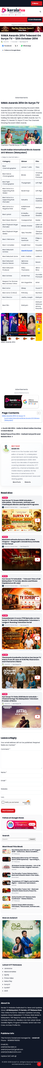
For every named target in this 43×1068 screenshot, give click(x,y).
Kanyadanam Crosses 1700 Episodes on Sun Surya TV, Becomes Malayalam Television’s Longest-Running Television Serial (21, 620)
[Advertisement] (21, 74)
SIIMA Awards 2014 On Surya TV (13, 416)
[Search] (40, 11)
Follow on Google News (12, 50)
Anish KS (15, 448)
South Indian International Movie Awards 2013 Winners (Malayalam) (22, 419)
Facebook (8, 46)
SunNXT (7, 987)
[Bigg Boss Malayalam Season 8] (21, 29)
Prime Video (9, 978)
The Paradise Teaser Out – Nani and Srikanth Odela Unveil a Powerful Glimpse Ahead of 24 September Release (25, 890)
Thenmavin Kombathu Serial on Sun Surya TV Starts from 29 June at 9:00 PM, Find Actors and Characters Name (21, 659)
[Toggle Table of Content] (38, 413)
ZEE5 (6, 991)
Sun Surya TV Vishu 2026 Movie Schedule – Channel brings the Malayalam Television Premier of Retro (20, 699)
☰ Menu (35, 3)
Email (3, 780)
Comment (5, 749)
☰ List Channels (34, 19)
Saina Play (8, 981)
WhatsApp (27, 46)
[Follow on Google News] (21, 824)
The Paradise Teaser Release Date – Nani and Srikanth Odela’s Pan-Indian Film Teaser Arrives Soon (26, 874)
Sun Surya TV (24, 42)
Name (4, 772)
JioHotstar (8, 968)
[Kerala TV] (13, 11)
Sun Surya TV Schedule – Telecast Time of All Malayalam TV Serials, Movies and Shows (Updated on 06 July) (21, 581)
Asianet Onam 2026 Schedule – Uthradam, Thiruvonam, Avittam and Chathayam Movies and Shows (25, 905)
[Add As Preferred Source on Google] (21, 401)
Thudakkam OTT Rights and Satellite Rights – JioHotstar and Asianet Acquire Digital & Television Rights (25, 882)
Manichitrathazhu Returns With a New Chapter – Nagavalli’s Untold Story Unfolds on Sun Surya (21, 541)
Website (28, 482)
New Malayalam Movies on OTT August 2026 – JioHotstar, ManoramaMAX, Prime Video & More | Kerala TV (26, 851)
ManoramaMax (10, 972)
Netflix (6, 975)
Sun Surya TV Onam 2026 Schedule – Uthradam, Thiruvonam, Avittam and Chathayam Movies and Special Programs (20, 502)
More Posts (17, 482)
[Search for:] (15, 839)
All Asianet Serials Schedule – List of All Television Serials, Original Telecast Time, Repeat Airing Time (26, 866)
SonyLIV (7, 984)
